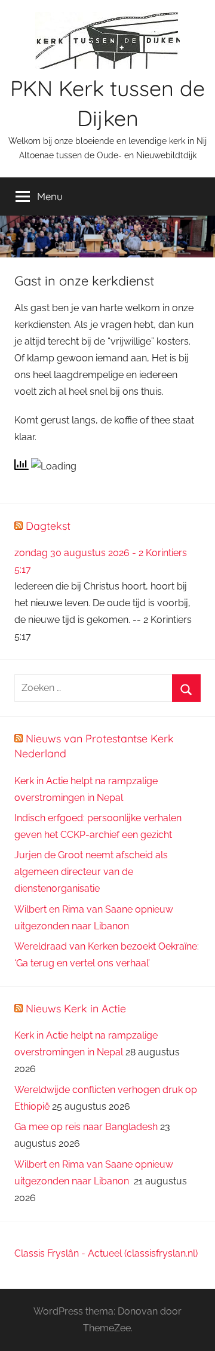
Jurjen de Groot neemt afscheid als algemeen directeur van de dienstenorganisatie (91, 871)
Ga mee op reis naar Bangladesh (86, 1126)
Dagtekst (48, 526)
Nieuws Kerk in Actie (76, 1008)
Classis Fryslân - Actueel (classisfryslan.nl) (106, 1253)
